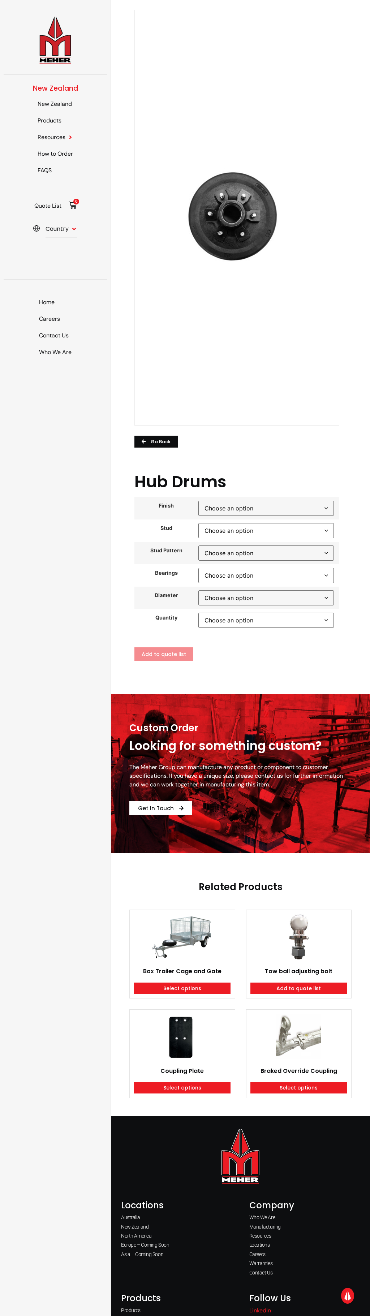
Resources (51, 137)
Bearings (166, 572)
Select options (182, 988)
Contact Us (54, 335)
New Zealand (55, 104)
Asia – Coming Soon (142, 1254)
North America (136, 1236)
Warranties (261, 1263)
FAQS (45, 170)
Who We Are (55, 352)
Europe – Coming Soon (145, 1245)
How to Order (55, 154)
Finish (166, 505)
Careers (49, 319)
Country (57, 229)
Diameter (166, 595)
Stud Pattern (166, 550)
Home (47, 302)
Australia (130, 1217)
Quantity (166, 617)
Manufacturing (265, 1227)
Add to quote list (164, 654)
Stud (166, 528)
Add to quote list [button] (298, 988)
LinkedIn (260, 1310)
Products (49, 120)
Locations (259, 1245)
